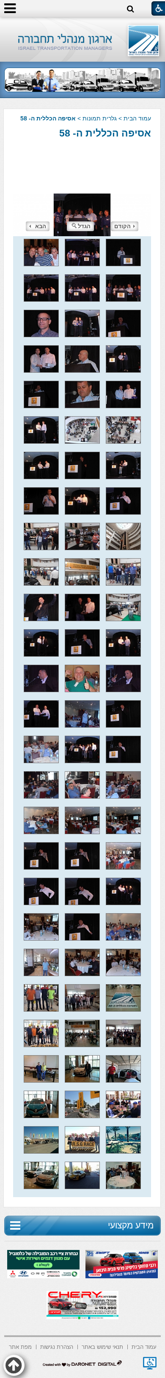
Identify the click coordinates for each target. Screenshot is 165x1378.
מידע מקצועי (131, 1225)
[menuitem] (144, 1346)
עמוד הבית (137, 118)
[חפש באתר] (130, 9)
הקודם (122, 226)
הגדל (84, 226)
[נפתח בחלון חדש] (150, 1363)
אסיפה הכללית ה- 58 (105, 133)
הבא (40, 226)
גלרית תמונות (99, 118)
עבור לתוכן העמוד (83, 25)
